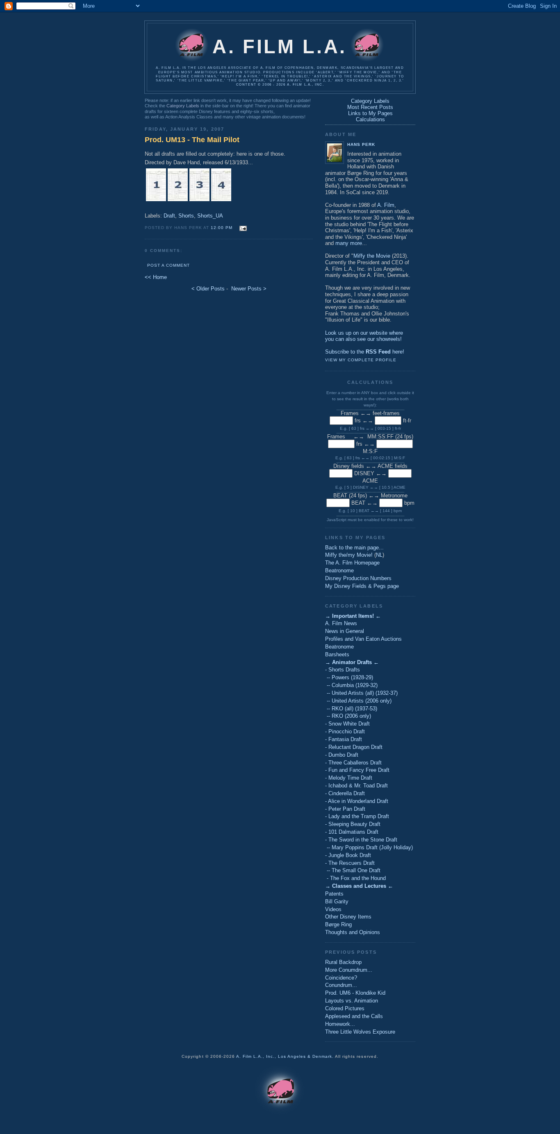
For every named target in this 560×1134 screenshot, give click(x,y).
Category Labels (182, 105)
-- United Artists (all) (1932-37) (361, 693)
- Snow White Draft (347, 724)
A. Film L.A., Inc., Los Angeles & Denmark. (285, 1056)
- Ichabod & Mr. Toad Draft (356, 785)
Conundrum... (341, 985)
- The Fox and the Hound (355, 878)
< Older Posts (208, 289)
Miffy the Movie (371, 256)
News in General (344, 631)
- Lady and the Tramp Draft (357, 816)
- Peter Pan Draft (345, 809)
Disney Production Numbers (358, 578)
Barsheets (337, 654)
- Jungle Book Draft (348, 855)
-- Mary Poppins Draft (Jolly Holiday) (369, 847)
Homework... (340, 1024)
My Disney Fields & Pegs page (362, 586)
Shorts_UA (210, 216)
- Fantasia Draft (343, 739)
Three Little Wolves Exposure (360, 1032)
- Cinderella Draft (345, 793)
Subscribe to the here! (364, 352)
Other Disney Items (348, 917)
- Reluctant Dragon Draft (353, 747)
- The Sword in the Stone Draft (361, 840)
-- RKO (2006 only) (348, 716)
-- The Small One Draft (352, 870)
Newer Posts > (248, 289)
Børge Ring (338, 924)
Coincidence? (341, 978)
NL (379, 555)
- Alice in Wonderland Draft (356, 801)
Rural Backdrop (343, 962)
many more (348, 243)
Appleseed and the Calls (354, 1016)
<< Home (156, 277)
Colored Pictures (344, 1008)
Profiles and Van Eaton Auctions (363, 639)
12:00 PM (221, 227)
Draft (169, 216)
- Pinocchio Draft (345, 731)
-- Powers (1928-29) (349, 677)
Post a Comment (168, 265)
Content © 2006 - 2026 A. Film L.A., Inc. (280, 84)
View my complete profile (360, 360)
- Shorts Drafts (342, 670)
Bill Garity (336, 901)
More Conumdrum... (348, 970)
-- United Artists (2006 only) (358, 701)
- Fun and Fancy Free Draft (357, 770)
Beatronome (339, 570)
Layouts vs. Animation (351, 1001)
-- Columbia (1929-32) (351, 685)
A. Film (385, 205)
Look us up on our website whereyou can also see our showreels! (364, 336)
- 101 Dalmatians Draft (351, 832)
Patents (334, 894)
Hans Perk (361, 144)
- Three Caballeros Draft (353, 763)
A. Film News (341, 623)
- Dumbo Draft (341, 755)
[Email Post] (242, 227)
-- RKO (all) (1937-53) (351, 708)
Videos (333, 909)
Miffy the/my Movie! (349, 555)
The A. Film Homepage (352, 563)
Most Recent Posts (370, 107)
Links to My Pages (370, 113)
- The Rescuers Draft (350, 863)
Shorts (186, 216)
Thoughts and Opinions (352, 932)
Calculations (370, 119)
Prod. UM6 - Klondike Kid (355, 993)
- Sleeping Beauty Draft (352, 824)
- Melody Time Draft (348, 778)
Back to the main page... (354, 547)
